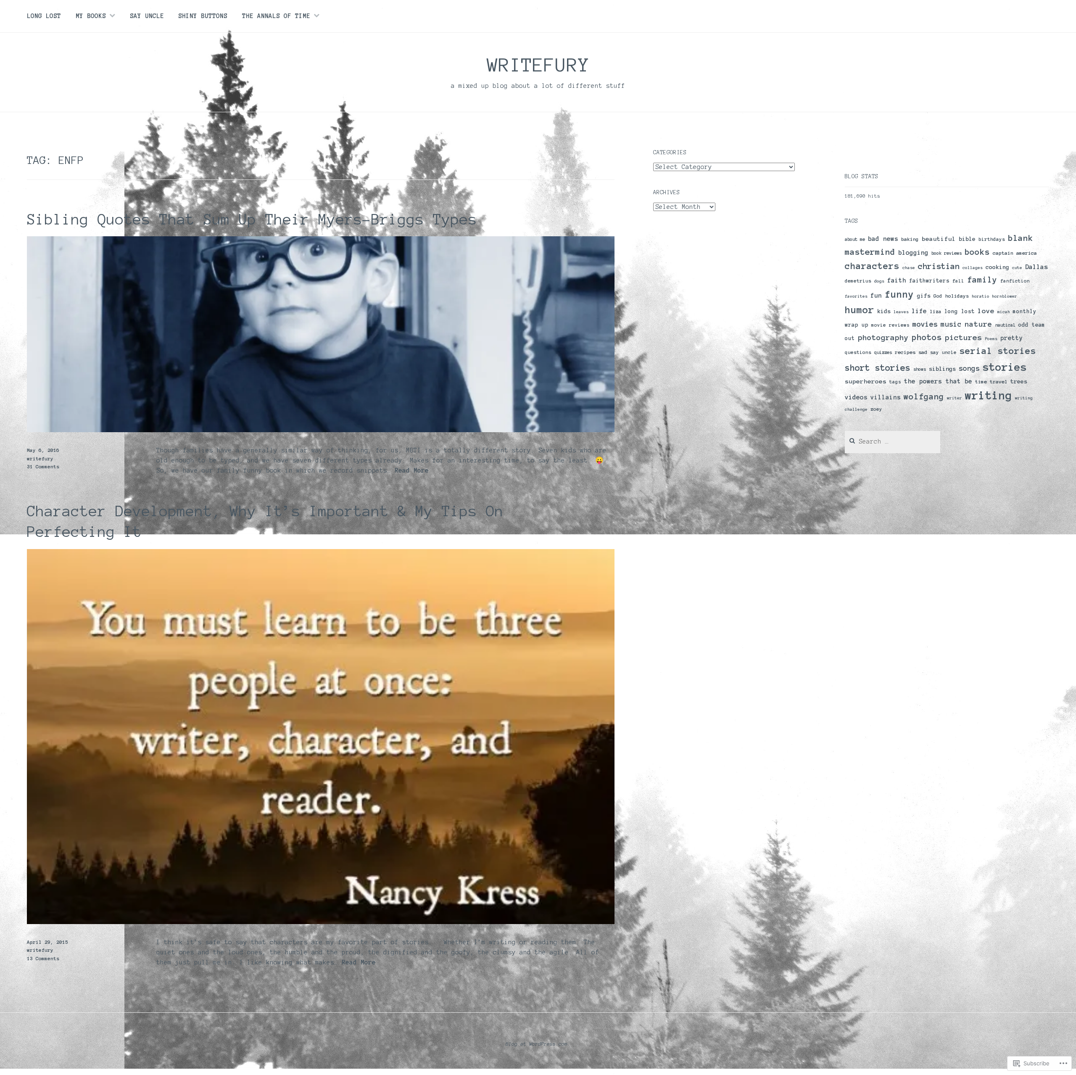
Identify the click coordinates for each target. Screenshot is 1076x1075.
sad (922, 352)
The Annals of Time (276, 16)
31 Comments (43, 466)
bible (967, 239)
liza (936, 311)
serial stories (998, 351)
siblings (942, 368)
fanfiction (1015, 280)
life (919, 310)
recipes (905, 352)
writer (954, 398)
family (982, 279)
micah (1003, 311)
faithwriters (929, 281)
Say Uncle (147, 16)
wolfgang (924, 396)
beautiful (939, 238)
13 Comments (43, 958)
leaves (901, 311)
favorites (856, 296)
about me (855, 239)
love (986, 310)
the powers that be (938, 381)
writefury (538, 64)
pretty (1011, 338)
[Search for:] (893, 441)
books (977, 251)
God (938, 295)
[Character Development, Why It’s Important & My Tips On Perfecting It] (320, 922)
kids (884, 311)
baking (910, 239)
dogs (879, 281)
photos (927, 337)
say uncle (943, 352)
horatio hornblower (994, 296)
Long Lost (44, 16)
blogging (913, 252)
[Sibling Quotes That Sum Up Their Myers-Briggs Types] (320, 430)
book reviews (946, 253)
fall (958, 280)
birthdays (991, 239)
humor (859, 309)
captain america (1015, 253)
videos (856, 397)
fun (876, 295)
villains (885, 397)
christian (939, 266)
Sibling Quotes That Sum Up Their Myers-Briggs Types (252, 219)
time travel (991, 381)
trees (1018, 381)
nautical (1005, 325)
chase (908, 267)
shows (919, 369)
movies (925, 324)
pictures (963, 337)
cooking (997, 267)
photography (883, 337)
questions (858, 352)
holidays (957, 295)
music (951, 324)
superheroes (865, 381)
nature (978, 324)
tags (895, 381)
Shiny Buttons (202, 16)
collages (973, 267)
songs (969, 368)
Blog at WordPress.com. (538, 1043)
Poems (991, 338)
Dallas (1036, 266)
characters (872, 266)
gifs (924, 296)
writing (988, 395)
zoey (876, 409)
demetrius (858, 280)
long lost (959, 311)
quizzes (883, 352)
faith (896, 280)
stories (1005, 367)
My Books (91, 16)
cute (1017, 267)
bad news (883, 238)
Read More (412, 471)
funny (899, 294)
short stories (877, 367)
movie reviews (890, 325)
